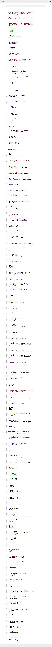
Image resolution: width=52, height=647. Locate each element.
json (50, 645)
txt (48, 645)
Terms (9, 645)
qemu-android (8, 3)
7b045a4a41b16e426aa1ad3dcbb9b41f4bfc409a (25, 3)
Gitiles (5, 645)
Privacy (7, 645)
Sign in (50, 1)
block (36, 3)
